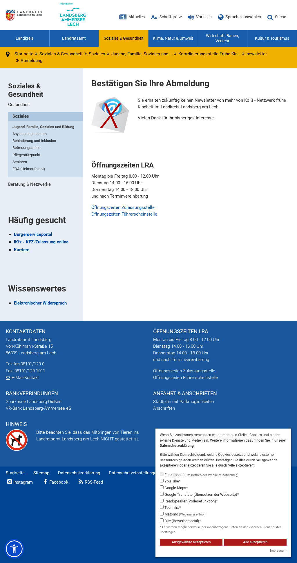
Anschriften (164, 408)
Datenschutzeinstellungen (134, 472)
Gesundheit (19, 104)
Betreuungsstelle (26, 147)
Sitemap (41, 472)
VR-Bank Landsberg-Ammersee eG (38, 408)
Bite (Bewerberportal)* (182, 521)
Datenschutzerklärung (79, 472)
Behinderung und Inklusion (34, 141)
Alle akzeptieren (255, 542)
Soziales (97, 54)
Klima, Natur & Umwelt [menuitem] (173, 38)
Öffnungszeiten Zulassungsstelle (123, 207)
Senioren (19, 162)
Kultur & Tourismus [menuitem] (272, 38)
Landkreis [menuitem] (24, 38)
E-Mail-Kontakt (25, 377)
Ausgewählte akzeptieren (191, 542)
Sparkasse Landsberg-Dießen (33, 401)
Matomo (185, 514)
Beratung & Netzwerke (29, 184)
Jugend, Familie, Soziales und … (141, 54)
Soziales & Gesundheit (61, 54)
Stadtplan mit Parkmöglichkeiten (183, 401)
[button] (14, 548)
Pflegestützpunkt (26, 155)
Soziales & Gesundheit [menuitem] (124, 38)
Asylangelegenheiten (29, 134)
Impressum (278, 551)
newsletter (257, 54)
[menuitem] (45, 105)
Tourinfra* (172, 507)
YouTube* (172, 481)
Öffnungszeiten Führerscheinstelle (124, 214)
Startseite (15, 472)
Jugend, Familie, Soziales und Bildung (43, 127)
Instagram (23, 482)
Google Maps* (176, 488)
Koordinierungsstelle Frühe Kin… (209, 54)
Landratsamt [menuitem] (74, 38)
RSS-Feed (94, 482)
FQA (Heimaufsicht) (28, 169)
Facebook (58, 482)
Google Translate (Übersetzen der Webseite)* (201, 494)
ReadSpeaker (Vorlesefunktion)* (191, 501)
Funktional (201, 475)
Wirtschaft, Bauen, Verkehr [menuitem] (222, 38)
